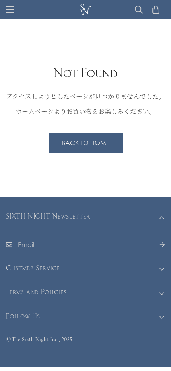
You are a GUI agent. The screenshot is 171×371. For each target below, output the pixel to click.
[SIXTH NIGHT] (85, 9)
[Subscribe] (156, 245)
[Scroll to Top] (157, 329)
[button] (156, 9)
